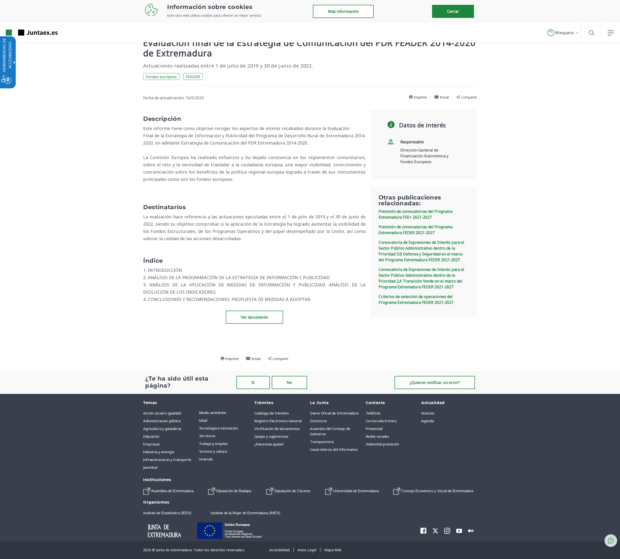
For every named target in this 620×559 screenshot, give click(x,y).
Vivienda (206, 459)
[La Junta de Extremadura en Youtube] (459, 530)
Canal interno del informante (333, 449)
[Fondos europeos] (234, 530)
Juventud (150, 467)
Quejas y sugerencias (271, 436)
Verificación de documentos (277, 428)
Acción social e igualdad (162, 413)
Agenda (427, 420)
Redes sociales (377, 436)
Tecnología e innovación (218, 428)
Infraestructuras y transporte (167, 459)
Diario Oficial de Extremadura (334, 413)
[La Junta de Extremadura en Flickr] (471, 530)
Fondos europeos (161, 76)
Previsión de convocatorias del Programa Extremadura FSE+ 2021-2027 (415, 214)
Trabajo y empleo (213, 443)
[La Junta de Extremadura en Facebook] (423, 530)
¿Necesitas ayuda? (269, 444)
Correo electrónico (381, 420)
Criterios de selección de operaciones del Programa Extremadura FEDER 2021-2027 (416, 299)
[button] (563, 32)
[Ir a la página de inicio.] (23, 32)
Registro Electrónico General (278, 420)
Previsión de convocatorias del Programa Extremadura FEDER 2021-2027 (415, 229)
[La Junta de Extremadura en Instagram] (447, 530)
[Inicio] (168, 530)
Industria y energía (158, 451)
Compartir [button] (468, 97)
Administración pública (161, 420)
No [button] (289, 382)
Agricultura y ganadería (162, 428)
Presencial (374, 428)
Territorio (207, 435)
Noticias (427, 413)
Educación (151, 436)
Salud (203, 420)
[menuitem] (225, 412)
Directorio (318, 420)
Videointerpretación (382, 444)
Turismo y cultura (213, 451)
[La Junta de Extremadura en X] (435, 530)
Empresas (151, 444)
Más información (343, 11)
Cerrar (453, 11)
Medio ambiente (212, 412)
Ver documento (254, 317)
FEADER (193, 76)
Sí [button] (253, 382)
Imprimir (420, 97)
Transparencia (321, 441)
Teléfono (373, 413)
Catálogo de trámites (271, 413)
